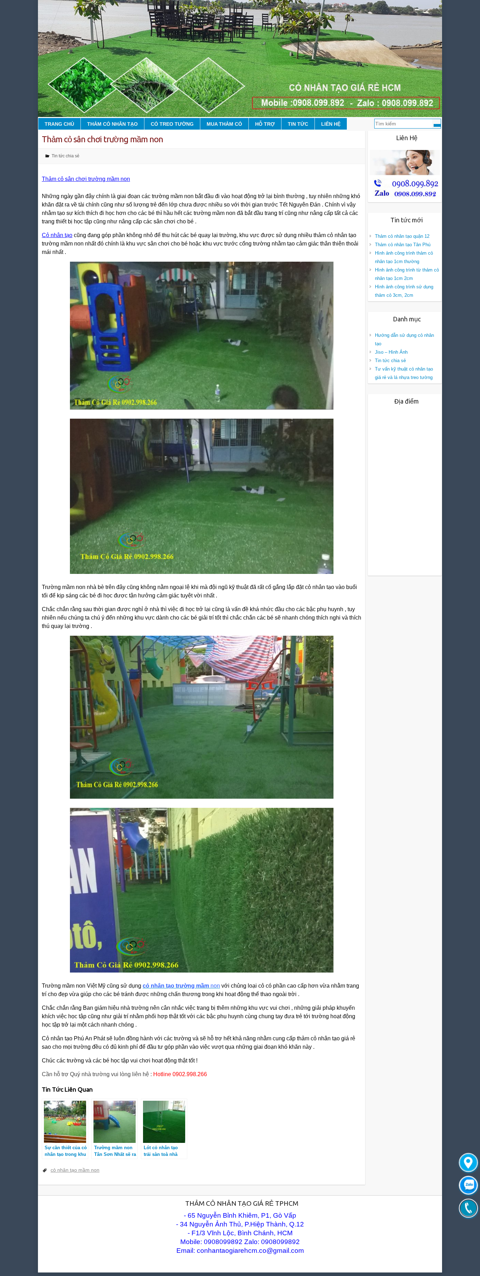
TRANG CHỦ (59, 124)
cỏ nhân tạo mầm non (75, 1170)
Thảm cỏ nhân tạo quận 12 (402, 236)
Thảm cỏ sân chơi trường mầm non (86, 179)
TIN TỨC (298, 124)
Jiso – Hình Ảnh (391, 352)
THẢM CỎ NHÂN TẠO (112, 124)
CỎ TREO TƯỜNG (172, 124)
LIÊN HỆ (330, 124)
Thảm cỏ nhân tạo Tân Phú (402, 244)
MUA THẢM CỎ (224, 124)
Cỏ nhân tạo (57, 235)
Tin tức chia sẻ (65, 155)
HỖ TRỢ (265, 124)
